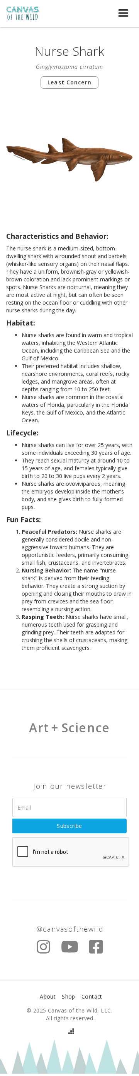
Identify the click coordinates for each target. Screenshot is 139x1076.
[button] (123, 13)
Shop (68, 996)
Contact (91, 996)
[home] (26, 13)
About (48, 996)
